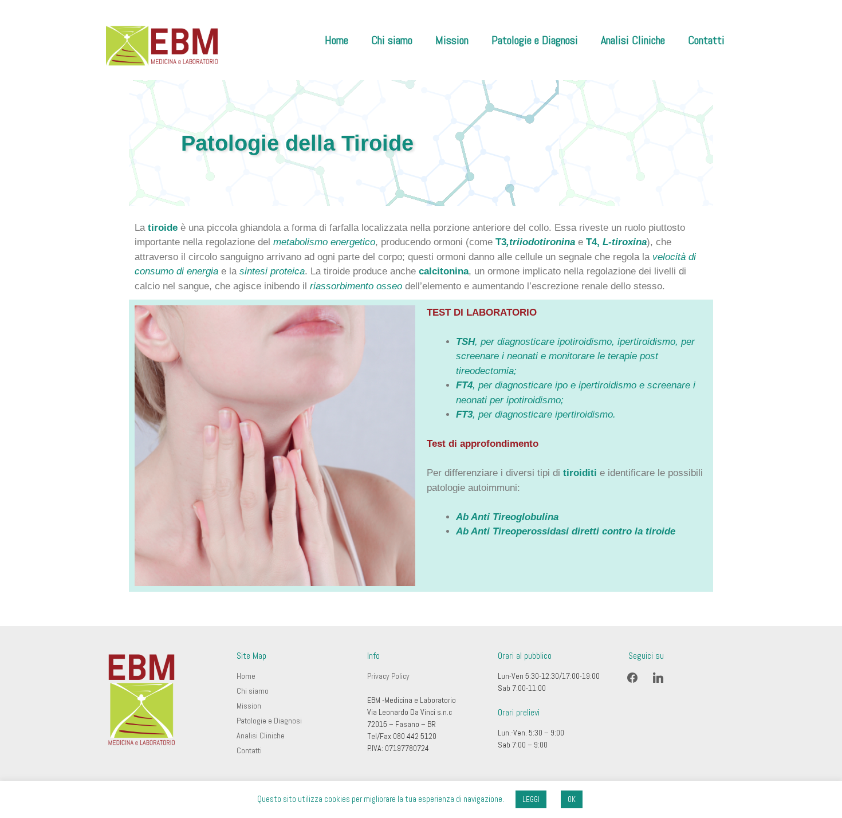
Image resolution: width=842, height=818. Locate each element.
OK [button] (572, 799)
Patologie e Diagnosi (534, 40)
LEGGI (531, 799)
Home (336, 40)
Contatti (706, 40)
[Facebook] (632, 676)
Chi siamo (391, 40)
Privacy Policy (388, 676)
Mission (452, 40)
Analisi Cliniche (633, 40)
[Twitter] (658, 676)
